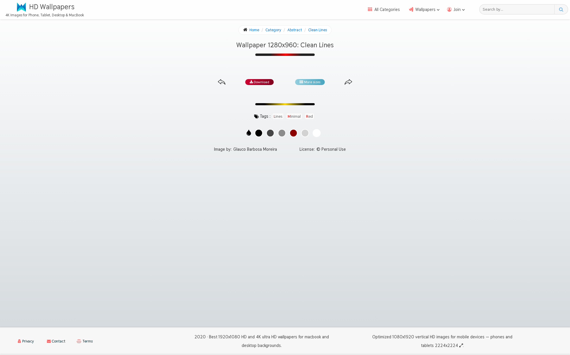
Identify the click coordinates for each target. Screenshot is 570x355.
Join (457, 9)
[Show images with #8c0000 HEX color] (293, 133)
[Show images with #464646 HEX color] (270, 133)
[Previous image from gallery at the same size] (221, 82)
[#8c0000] (293, 133)
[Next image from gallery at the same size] (348, 82)
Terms (87, 341)
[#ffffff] (317, 133)
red (309, 116)
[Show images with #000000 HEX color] (259, 133)
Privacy (27, 341)
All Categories (387, 9)
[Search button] (561, 9)
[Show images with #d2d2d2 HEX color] (305, 133)
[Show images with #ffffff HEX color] (317, 133)
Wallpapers (425, 9)
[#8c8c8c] (282, 133)
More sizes (311, 82)
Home (254, 29)
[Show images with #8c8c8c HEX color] (282, 133)
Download (261, 82)
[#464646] (270, 133)
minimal (294, 116)
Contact (58, 341)
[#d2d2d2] (305, 133)
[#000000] (259, 133)
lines (278, 116)
